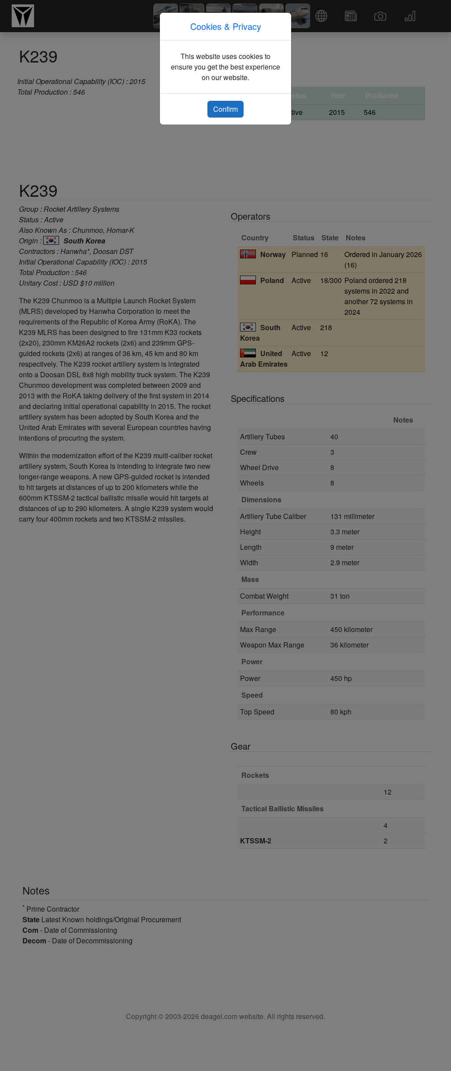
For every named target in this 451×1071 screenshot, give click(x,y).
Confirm (225, 109)
